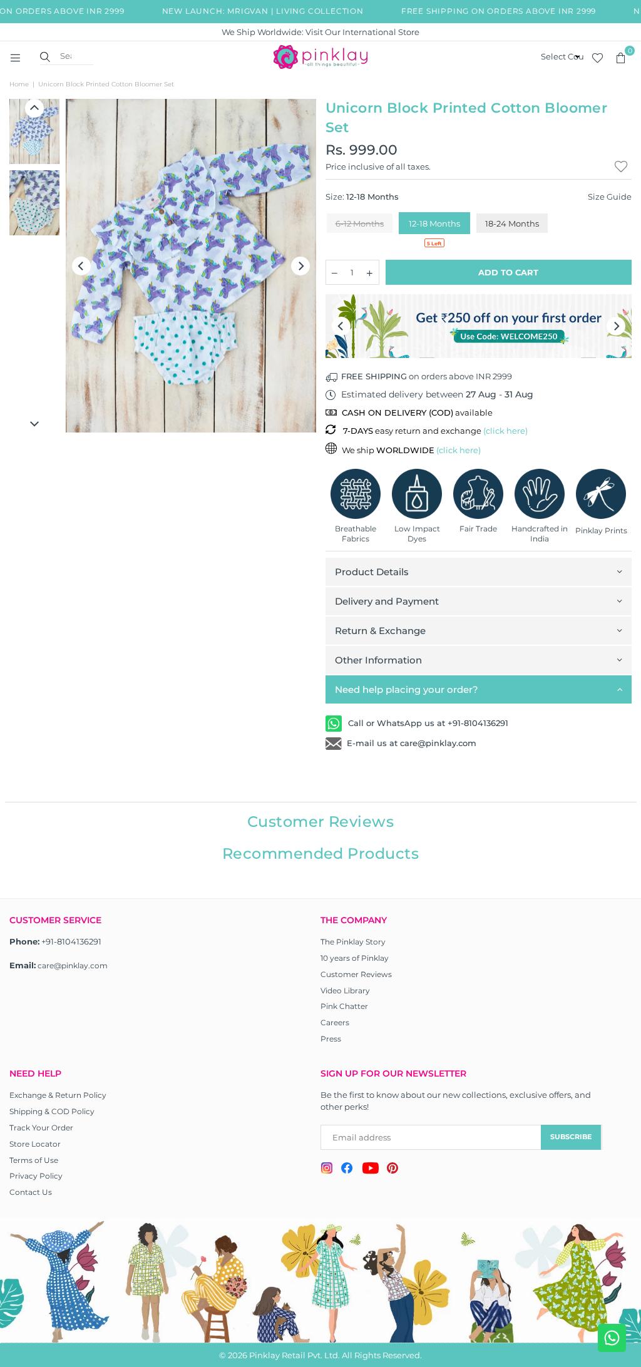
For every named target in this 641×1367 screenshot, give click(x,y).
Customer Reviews (356, 974)
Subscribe (571, 1136)
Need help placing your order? (406, 689)
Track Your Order (41, 1127)
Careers (334, 1022)
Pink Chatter (344, 1006)
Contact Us (30, 1192)
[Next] (300, 266)
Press (330, 1038)
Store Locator (35, 1144)
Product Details (372, 572)
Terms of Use (33, 1160)
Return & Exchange (380, 631)
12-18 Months (434, 223)
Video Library (345, 990)
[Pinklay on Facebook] (347, 1169)
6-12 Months (360, 223)
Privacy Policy (36, 1175)
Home (19, 84)
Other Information (378, 660)
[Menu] (15, 57)
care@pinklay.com (73, 965)
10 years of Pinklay (354, 958)
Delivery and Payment (387, 601)
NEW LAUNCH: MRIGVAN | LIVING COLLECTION (251, 11)
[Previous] (81, 266)
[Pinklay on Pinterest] (392, 1169)
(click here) (505, 431)
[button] (620, 57)
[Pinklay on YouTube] (370, 1169)
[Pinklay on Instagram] (327, 1169)
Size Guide (610, 197)
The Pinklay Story (353, 941)
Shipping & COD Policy (52, 1111)
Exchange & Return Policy (57, 1095)
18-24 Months (512, 223)
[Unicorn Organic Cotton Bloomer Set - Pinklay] (34, 131)
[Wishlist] (597, 57)
